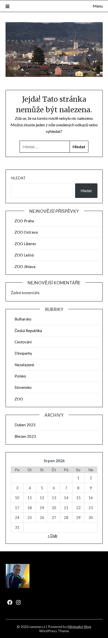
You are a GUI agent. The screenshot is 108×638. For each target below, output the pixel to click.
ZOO (19, 399)
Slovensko (23, 387)
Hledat (18, 178)
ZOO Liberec (25, 243)
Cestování (23, 342)
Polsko (20, 376)
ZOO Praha (24, 221)
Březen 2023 (25, 436)
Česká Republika (28, 330)
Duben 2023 (25, 424)
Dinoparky (23, 353)
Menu (98, 6)
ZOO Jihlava (25, 266)
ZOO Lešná (24, 255)
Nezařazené (24, 364)
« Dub (52, 535)
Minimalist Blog (79, 626)
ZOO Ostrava (26, 232)
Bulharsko (23, 319)
